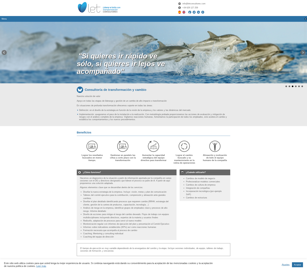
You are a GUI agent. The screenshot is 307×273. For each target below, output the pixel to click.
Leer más (41, 266)
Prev (4, 52)
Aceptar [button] (297, 265)
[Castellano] (179, 11)
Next (302, 52)
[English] (183, 11)
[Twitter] (194, 11)
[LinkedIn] (198, 11)
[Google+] (202, 11)
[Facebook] (189, 11)
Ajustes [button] (286, 264)
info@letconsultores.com (193, 3)
